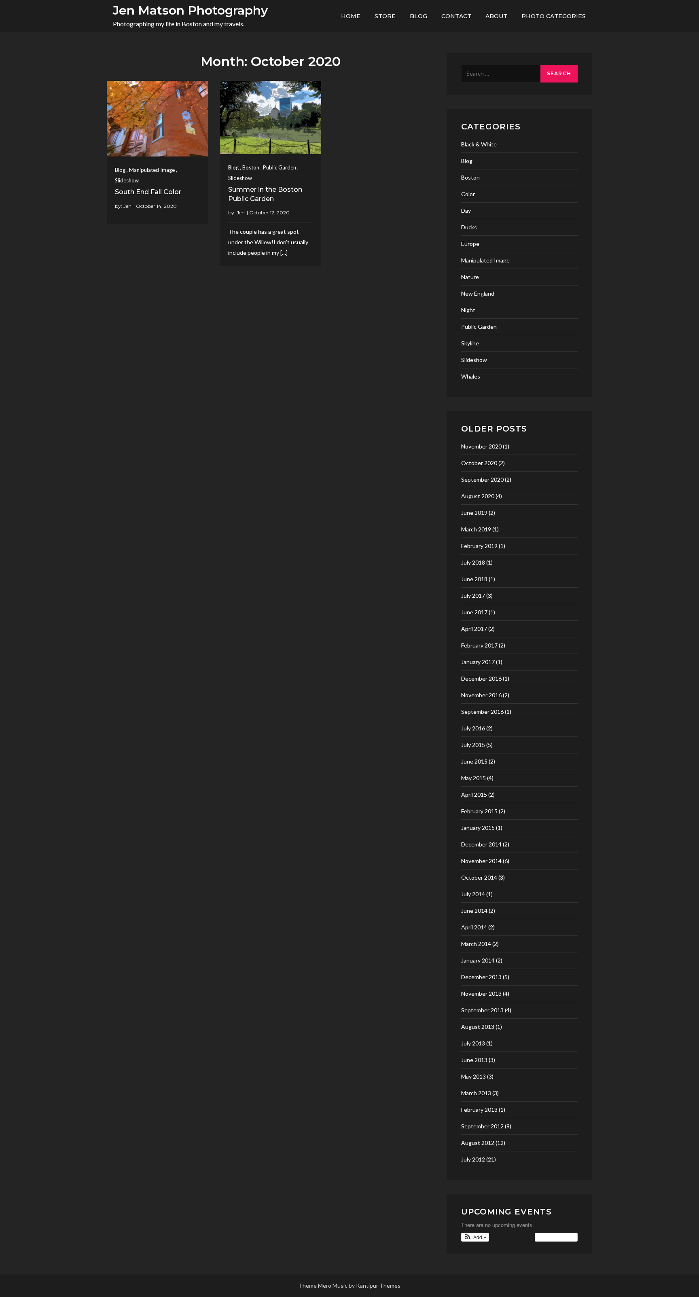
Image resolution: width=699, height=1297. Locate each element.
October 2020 (479, 462)
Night (468, 310)
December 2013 (481, 976)
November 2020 (481, 446)
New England (477, 293)
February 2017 (479, 645)
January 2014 (478, 960)
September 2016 (482, 711)
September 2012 (482, 1126)
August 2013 (477, 1026)
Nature (470, 276)
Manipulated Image (152, 170)
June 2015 (474, 761)
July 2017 (473, 595)
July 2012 (473, 1159)
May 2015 (473, 777)
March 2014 (476, 943)
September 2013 (482, 1010)
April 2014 (474, 927)
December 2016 (481, 678)
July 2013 (473, 1043)
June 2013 (474, 1059)
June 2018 (474, 579)
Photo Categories (553, 16)
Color (468, 193)
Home (350, 16)
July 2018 (473, 562)
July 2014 (473, 894)
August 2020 (477, 496)
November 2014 (481, 860)
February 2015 (479, 811)
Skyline (470, 343)
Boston (250, 167)
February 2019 (479, 545)
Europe (470, 243)
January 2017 (478, 661)
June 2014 (474, 910)
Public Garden (279, 167)
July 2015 (473, 744)
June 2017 (474, 612)
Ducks (469, 227)
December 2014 (481, 844)
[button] (475, 1237)
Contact (456, 16)
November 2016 (481, 695)
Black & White (479, 144)
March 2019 (476, 529)
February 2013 (479, 1109)
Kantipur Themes (378, 1285)
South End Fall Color (148, 192)
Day (466, 210)
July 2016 (473, 728)
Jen (127, 206)
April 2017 (474, 628)
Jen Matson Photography (190, 10)
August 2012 (477, 1142)
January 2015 (478, 827)
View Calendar (554, 1237)
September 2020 (482, 479)
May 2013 (473, 1076)
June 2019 (474, 512)
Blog (418, 16)
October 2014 (479, 877)
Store (385, 16)
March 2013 (476, 1093)
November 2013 (481, 993)
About (496, 16)
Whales (470, 376)
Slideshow (127, 180)
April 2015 (474, 794)
